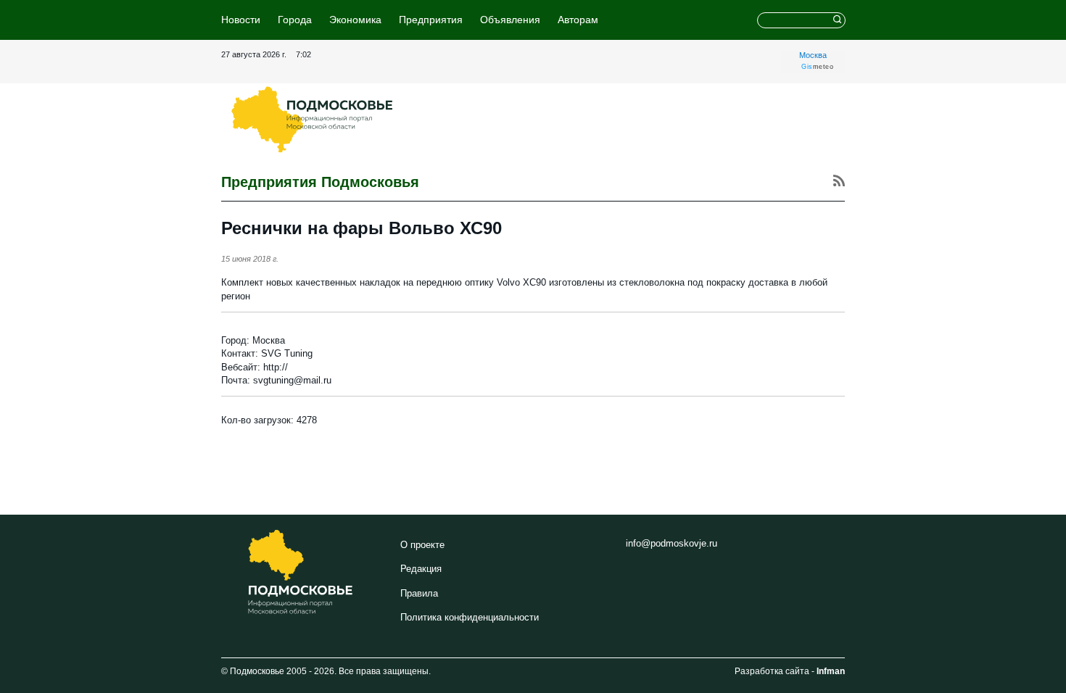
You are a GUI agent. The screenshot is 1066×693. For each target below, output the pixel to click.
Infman (831, 671)
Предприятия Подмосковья (320, 182)
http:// (275, 367)
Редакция (421, 568)
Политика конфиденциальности (469, 617)
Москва (813, 55)
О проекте (422, 544)
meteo (817, 66)
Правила (419, 593)
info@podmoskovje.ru (671, 543)
